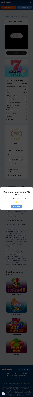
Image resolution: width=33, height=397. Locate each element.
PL (3, 394)
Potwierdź (16, 206)
